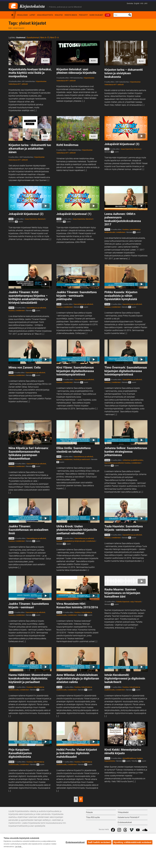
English (136, 3)
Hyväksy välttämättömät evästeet (132, 842)
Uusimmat (20, 37)
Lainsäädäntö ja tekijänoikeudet (74, 541)
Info (141, 3)
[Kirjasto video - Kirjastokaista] (13, 5)
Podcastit (83, 15)
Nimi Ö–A (54, 37)
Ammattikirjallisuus (129, 758)
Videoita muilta (70, 15)
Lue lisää (18, 846)
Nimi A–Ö (44, 37)
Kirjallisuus (22, 15)
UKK (145, 3)
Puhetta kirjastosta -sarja (125, 602)
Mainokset (137, 149)
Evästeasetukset (75, 842)
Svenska (130, 3)
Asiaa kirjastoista (45, 15)
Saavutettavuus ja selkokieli (36, 308)
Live (107, 15)
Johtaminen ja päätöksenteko (133, 460)
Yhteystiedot (123, 812)
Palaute (89, 812)
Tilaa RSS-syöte (93, 817)
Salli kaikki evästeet (99, 842)
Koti (12, 15)
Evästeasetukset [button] (125, 822)
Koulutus (59, 15)
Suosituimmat (33, 37)
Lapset (32, 15)
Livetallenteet (120, 232)
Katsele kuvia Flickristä (127, 817)
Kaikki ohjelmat (96, 15)
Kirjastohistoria (109, 761)
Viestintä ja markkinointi (81, 459)
